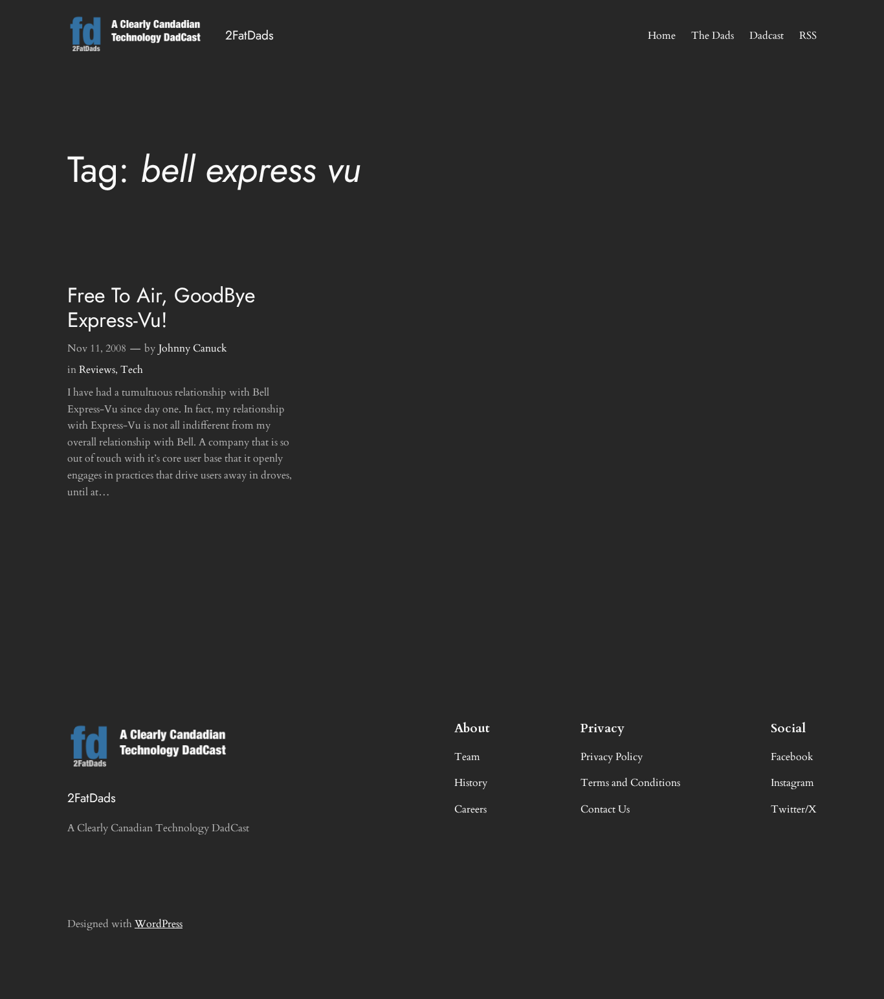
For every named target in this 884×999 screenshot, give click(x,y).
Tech (131, 370)
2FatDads (249, 35)
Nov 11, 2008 (96, 348)
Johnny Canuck (193, 348)
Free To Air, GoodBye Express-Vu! (161, 308)
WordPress (158, 924)
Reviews (97, 370)
